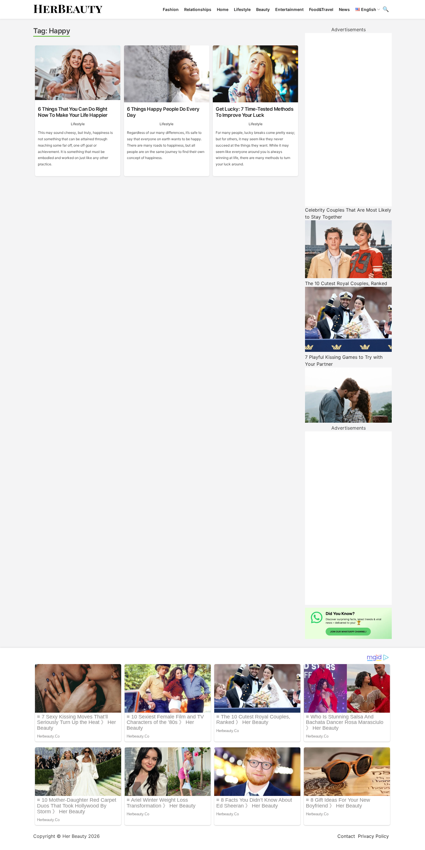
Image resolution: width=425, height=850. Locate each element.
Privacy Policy (373, 836)
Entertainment (289, 9)
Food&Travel (321, 9)
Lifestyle (242, 9)
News (344, 9)
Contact (346, 836)
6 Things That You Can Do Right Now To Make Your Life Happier (73, 112)
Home (222, 9)
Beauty (263, 9)
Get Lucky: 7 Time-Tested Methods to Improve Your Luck (254, 112)
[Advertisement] (348, 119)
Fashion (171, 9)
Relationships (197, 9)
